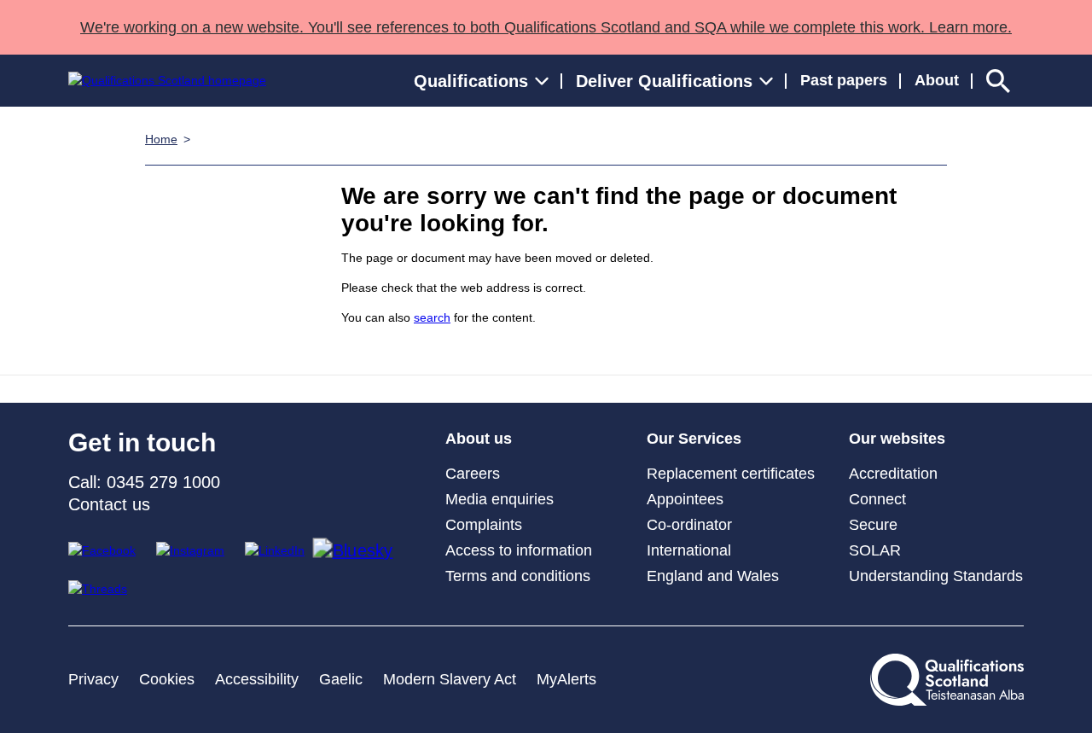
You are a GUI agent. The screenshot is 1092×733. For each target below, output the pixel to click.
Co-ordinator (689, 524)
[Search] (998, 81)
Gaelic (341, 679)
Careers (472, 473)
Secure (873, 524)
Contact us (109, 504)
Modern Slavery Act (449, 679)
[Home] (167, 81)
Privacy (93, 679)
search (432, 317)
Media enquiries (499, 499)
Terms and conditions (517, 576)
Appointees (685, 499)
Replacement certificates (731, 473)
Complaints (483, 524)
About (937, 80)
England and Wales (713, 576)
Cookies (167, 679)
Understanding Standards (936, 576)
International (689, 550)
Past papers (843, 80)
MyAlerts (566, 679)
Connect (877, 499)
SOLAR (875, 550)
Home (161, 139)
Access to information (518, 550)
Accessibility (257, 679)
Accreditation (893, 473)
